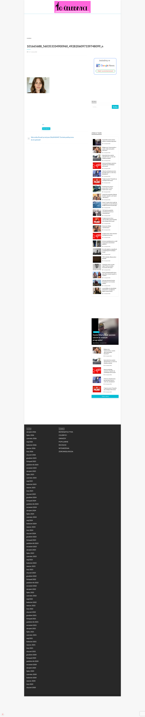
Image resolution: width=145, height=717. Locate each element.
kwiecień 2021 (31, 641)
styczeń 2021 (31, 651)
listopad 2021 (31, 619)
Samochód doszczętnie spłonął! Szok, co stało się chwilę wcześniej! (108, 157)
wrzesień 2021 (31, 625)
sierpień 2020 (31, 668)
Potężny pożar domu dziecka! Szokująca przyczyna (109, 234)
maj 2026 (29, 442)
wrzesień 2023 (31, 546)
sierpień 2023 (31, 550)
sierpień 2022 (31, 589)
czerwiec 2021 (31, 635)
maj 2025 (29, 481)
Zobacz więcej (105, 396)
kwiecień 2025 (31, 484)
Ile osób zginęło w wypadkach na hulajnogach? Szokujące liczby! (109, 250)
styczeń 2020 (31, 687)
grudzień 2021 (31, 615)
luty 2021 (29, 648)
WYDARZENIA (64, 448)
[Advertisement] (72, 23)
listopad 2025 (31, 461)
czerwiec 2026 (31, 438)
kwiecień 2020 (31, 678)
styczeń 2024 (31, 533)
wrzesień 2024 (31, 507)
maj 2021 (29, 638)
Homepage (29, 38)
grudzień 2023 (31, 537)
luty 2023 (29, 569)
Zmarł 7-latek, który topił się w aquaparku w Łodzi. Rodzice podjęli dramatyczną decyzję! (109, 204)
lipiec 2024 (30, 514)
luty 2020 (29, 684)
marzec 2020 (30, 681)
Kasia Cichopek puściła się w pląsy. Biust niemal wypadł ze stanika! (109, 274)
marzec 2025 (30, 487)
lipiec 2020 (30, 671)
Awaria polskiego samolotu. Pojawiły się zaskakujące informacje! (109, 165)
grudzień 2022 (31, 576)
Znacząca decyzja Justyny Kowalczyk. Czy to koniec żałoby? (108, 282)
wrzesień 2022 (31, 586)
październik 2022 (32, 582)
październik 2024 (32, 504)
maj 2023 (29, 560)
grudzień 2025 (31, 458)
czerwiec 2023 (31, 556)
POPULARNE (63, 442)
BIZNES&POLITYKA (66, 432)
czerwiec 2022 (31, 596)
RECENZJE (62, 445)
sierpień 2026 (31, 432)
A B (28, 51)
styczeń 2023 (31, 573)
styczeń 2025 (31, 494)
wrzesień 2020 (31, 664)
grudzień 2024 (31, 497)
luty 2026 (29, 451)
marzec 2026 (30, 448)
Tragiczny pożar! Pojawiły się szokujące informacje (109, 179)
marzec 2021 (30, 645)
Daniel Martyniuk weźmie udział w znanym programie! (109, 140)
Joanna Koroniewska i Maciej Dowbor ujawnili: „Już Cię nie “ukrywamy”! (109, 196)
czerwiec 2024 (31, 517)
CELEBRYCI (96, 332)
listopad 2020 (31, 658)
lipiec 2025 (30, 474)
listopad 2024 (31, 501)
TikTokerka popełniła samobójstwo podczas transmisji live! (108, 212)
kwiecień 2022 (31, 602)
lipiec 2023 (30, 553)
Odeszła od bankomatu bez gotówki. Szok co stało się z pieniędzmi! (109, 172)
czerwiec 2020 (31, 674)
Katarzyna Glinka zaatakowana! (106, 226)
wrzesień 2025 (31, 468)
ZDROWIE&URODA (66, 451)
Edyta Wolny (96, 343)
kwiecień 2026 (31, 445)
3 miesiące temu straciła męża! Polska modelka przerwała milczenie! (108, 266)
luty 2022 (29, 609)
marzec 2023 (30, 566)
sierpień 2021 (31, 628)
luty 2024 (29, 530)
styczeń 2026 (31, 455)
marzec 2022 (30, 605)
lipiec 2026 (30, 435)
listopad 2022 (31, 579)
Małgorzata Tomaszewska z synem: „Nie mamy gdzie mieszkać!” (109, 149)
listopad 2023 (31, 540)
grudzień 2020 (31, 655)
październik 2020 (32, 661)
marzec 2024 (30, 527)
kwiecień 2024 (31, 523)
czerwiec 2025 (31, 478)
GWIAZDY (62, 438)
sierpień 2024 (31, 510)
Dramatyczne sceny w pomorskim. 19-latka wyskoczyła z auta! (107, 188)
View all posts (46, 128)
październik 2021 (32, 622)
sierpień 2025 (31, 471)
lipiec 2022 (30, 592)
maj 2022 (29, 599)
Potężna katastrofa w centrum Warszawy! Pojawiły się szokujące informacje (109, 219)
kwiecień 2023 (31, 563)
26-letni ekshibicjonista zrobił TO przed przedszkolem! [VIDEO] (109, 243)
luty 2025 (29, 491)
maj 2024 (29, 520)
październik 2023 (32, 543)
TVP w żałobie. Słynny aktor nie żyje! (109, 257)
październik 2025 (32, 465)
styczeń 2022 (31, 612)
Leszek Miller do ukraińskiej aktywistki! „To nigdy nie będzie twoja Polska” (109, 290)
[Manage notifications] (3, 714)
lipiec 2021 (30, 632)
